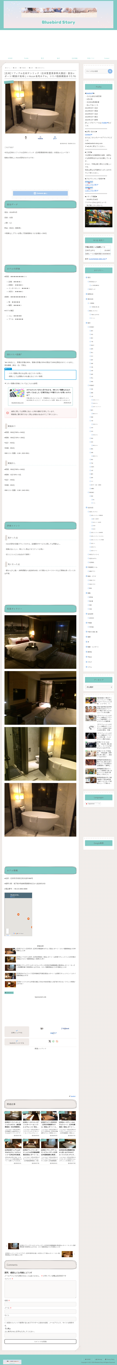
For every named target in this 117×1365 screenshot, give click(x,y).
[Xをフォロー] (49, 1041)
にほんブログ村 (91, 185)
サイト (6, 1315)
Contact (88, 134)
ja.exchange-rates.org (97, 259)
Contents (40, 193)
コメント (8, 1279)
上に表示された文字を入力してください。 (20, 1331)
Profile (104, 123)
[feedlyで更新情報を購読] (53, 1041)
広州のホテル (9, 992)
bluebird (89, 93)
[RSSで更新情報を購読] (57, 1041)
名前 (7, 1300)
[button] (110, 71)
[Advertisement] (58, 43)
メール (8, 1308)
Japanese (91, 803)
